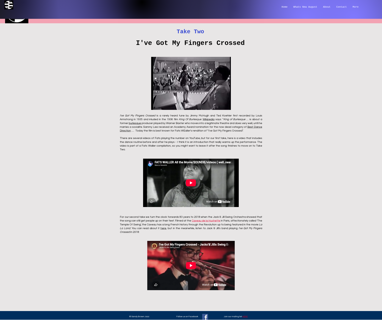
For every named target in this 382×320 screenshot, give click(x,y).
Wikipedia (208, 119)
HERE (245, 317)
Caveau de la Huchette (206, 220)
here (163, 228)
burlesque (135, 123)
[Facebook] (205, 317)
